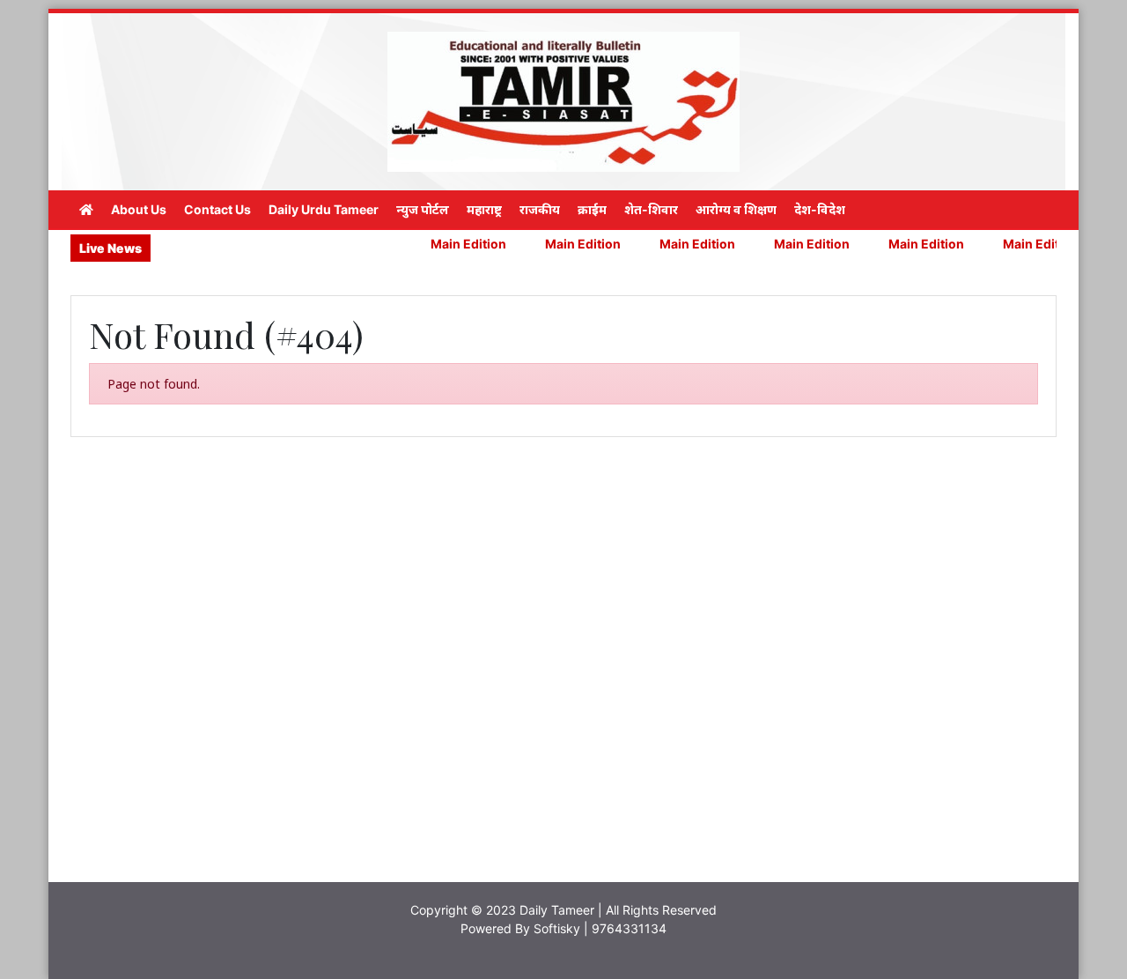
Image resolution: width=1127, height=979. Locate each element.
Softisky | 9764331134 (600, 928)
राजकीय (539, 209)
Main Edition (446, 243)
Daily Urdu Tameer (324, 209)
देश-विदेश (819, 209)
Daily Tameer (556, 909)
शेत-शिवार (651, 209)
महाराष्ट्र (484, 209)
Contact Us (217, 209)
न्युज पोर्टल (422, 209)
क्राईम (592, 209)
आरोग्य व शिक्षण (736, 209)
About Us (138, 209)
